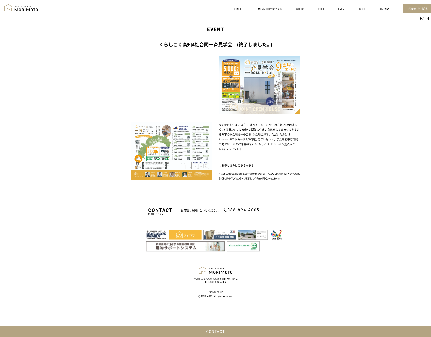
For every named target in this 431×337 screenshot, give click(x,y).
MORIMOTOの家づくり (270, 9)
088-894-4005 (243, 210)
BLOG (362, 9)
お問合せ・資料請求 (417, 8)
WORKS (300, 9)
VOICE (321, 9)
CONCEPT (239, 9)
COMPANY (384, 9)
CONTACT (215, 331)
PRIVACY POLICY (215, 292)
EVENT (341, 9)
